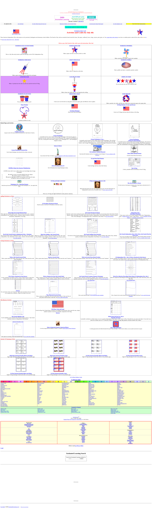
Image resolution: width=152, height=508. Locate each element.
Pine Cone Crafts (114, 408)
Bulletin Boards (4, 395)
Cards (2, 399)
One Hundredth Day (92, 398)
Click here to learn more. (76, 13)
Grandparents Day (65, 383)
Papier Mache (74, 410)
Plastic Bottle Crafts (114, 410)
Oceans (83, 440)
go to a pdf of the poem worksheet (97, 295)
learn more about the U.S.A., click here (10, 39)
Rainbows (119, 384)
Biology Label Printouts (83, 424)
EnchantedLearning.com (13, 506)
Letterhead (64, 402)
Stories (29, 434)
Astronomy (3, 387)
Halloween (64, 385)
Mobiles (90, 388)
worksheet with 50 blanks (137, 217)
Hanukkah (64, 387)
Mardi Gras (64, 404)
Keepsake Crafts (65, 397)
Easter (38, 389)
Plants (90, 401)
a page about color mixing (112, 37)
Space (118, 385)
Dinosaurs (39, 384)
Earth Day (39, 388)
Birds (2, 390)
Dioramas (39, 385)
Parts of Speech (29, 440)
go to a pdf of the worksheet (29, 336)
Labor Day (64, 399)
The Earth (83, 437)
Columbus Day (3, 403)
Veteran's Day (120, 400)
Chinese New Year (4, 401)
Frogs (38, 400)
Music (90, 392)
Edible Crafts (40, 408)
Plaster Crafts (113, 409)
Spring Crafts (119, 387)
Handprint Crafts (65, 386)
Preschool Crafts (92, 403)
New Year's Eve (92, 396)
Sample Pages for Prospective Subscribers (73, 419)
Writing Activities (29, 439)
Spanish (130, 427)
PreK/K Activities (29, 432)
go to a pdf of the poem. (62, 297)
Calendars (2, 397)
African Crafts (3, 383)
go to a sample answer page (144, 237)
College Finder (130, 438)
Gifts (38, 403)
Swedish (130, 428)
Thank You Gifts (120, 393)
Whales (118, 401)
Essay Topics (29, 437)
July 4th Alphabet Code (117, 23)
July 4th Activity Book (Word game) (96, 23)
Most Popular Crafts (92, 390)
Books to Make (3, 392)
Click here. (80, 21)
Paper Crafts (73, 408)
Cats (1, 400)
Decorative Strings (4, 405)
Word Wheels (130, 443)
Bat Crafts (3, 389)
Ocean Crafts (91, 397)
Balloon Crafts (3, 408)
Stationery (119, 389)
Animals (2, 384)
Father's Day (39, 393)
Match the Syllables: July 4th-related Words (68, 23)
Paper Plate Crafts (74, 409)
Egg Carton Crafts (41, 409)
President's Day (91, 404)
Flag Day (39, 397)
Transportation (120, 395)
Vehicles (119, 399)
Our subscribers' (69, 27)
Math (130, 441)
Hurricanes (83, 438)
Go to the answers (17, 238)
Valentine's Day (120, 397)
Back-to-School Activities (5, 388)
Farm (38, 392)
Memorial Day (91, 384)
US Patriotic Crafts (120, 396)
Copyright (2, 506)
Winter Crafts (119, 402)
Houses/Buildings (65, 390)
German (130, 424)
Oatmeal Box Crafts (41, 412)
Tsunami (83, 441)
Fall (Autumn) (40, 390)
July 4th (63, 396)
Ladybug (64, 400)
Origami (90, 399)
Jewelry (63, 395)
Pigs (89, 400)
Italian (130, 425)
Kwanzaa (64, 398)
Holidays (64, 389)
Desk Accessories (40, 383)
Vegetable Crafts (120, 398)
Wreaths (118, 404)
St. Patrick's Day (120, 390)
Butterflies (83, 427)
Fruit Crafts (39, 401)
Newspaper (29, 438)
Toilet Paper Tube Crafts (115, 412)
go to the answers (109, 216)
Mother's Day (91, 391)
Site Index (29, 426)
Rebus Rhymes (29, 433)
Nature (90, 395)
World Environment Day (122, 403)
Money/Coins (91, 389)
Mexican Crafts (91, 386)
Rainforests (83, 432)
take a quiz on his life (107, 189)
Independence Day (65, 391)
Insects (63, 392)
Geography (39, 402)
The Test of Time (29, 442)
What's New (29, 423)
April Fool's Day (4, 385)
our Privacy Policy (79, 445)
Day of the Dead (4, 404)
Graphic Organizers (130, 440)
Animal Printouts (83, 423)
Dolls (38, 387)
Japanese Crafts (65, 393)
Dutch (130, 422)
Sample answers (125, 216)
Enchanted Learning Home (28, 424)
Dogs (38, 386)
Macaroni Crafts (41, 410)
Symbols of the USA (19, 131)
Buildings (2, 393)
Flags (130, 431)
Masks (90, 383)
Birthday (2, 391)
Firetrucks (39, 395)
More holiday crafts (16, 34)
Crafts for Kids (76, 380)
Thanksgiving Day (120, 392)
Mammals (64, 403)
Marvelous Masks (142, 23)
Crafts (29, 429)
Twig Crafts (113, 413)
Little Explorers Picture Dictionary (69, 328)
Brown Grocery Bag (4, 410)
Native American (92, 393)
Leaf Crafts (64, 401)
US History (130, 434)
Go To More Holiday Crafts (76, 377)
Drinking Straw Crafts (5, 412)
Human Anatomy (83, 429)
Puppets (118, 383)
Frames (38, 399)
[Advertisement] (76, 4)
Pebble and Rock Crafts (75, 412)
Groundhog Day (65, 384)
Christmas (2, 402)
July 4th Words (20, 23)
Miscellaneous (91, 387)
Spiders (118, 386)
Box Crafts (3, 409)
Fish (38, 396)
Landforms (83, 439)
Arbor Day (3, 386)
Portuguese (130, 426)
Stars (118, 388)
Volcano (83, 442)
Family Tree (39, 391)
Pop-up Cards (91, 402)
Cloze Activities (29, 436)
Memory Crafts (91, 385)
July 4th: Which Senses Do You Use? (39, 23)
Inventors (130, 433)
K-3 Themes (29, 430)
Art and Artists (130, 436)
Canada (2, 398)
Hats (63, 388)
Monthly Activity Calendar (29, 425)
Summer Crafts (120, 391)
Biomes (83, 425)
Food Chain (83, 428)
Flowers (38, 398)
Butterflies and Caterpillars (6, 396)
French (130, 423)
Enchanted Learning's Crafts (80, 30)
